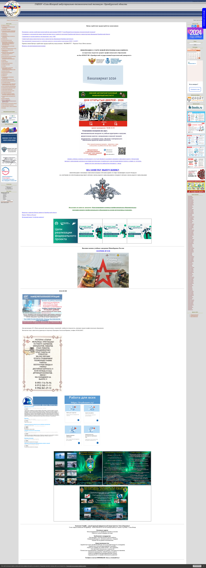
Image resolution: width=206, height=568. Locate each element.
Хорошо (4, 195)
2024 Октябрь (191, 291)
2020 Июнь (190, 245)
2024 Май (190, 286)
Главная (8, 20)
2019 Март (190, 236)
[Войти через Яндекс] (198, 26)
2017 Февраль (191, 219)
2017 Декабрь (191, 227)
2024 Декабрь (191, 293)
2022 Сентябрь (191, 267)
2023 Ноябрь (190, 279)
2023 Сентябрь (191, 277)
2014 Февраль (191, 204)
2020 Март (190, 244)
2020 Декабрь (191, 250)
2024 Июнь (190, 287)
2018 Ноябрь (190, 232)
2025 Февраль (191, 295)
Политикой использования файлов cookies (76, 566)
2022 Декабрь (191, 269)
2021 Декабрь (191, 260)
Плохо (4, 197)
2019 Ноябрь (190, 242)
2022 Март (190, 262)
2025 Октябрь (191, 301)
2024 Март (190, 284)
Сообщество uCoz (194, 315)
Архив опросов (10, 201)
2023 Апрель (190, 274)
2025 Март (190, 296)
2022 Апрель (190, 263)
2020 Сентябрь (191, 248)
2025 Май (190, 298)
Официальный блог (194, 314)
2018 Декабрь (191, 233)
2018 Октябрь (191, 231)
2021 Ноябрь (190, 258)
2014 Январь (190, 203)
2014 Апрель (190, 207)
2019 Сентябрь (191, 239)
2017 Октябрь (191, 225)
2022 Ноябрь (190, 268)
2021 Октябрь (191, 257)
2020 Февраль (191, 243)
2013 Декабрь (191, 202)
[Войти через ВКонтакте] (195, 26)
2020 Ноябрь (190, 249)
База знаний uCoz (194, 316)
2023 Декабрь (191, 280)
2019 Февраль (191, 234)
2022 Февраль (191, 261)
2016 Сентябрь (191, 216)
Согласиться (197, 565)
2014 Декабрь (191, 211)
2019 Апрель (190, 237)
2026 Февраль (191, 304)
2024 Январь (190, 281)
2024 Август (190, 290)
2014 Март (190, 205)
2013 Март (190, 196)
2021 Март (190, 252)
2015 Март (190, 214)
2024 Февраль (191, 283)
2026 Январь (190, 303)
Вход (17, 20)
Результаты (3, 201)
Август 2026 (193, 49)
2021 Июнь (190, 255)
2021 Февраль (191, 251)
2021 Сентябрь (191, 256)
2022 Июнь (190, 266)
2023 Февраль (191, 272)
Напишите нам (195, 89)
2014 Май (190, 208)
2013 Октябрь (191, 199)
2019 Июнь (190, 238)
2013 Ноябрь (190, 201)
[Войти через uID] (192, 26)
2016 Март (190, 215)
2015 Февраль (191, 213)
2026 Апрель (190, 307)
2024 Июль (190, 289)
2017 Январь (190, 217)
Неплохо (5, 196)
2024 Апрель (190, 285)
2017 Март (190, 220)
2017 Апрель (190, 221)
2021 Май (190, 254)
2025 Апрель (190, 297)
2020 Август (190, 246)
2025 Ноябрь (190, 302)
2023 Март (190, 273)
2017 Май (190, 222)
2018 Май (190, 228)
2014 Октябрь (191, 209)
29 (197, 58)
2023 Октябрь (191, 278)
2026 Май (190, 308)
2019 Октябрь (191, 240)
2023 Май (190, 275)
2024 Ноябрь (190, 292)
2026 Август (190, 309)
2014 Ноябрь (190, 210)
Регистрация (13, 20)
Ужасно (4, 199)
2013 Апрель (190, 197)
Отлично (5, 193)
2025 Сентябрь (191, 299)
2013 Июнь (190, 198)
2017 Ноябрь (190, 226)
